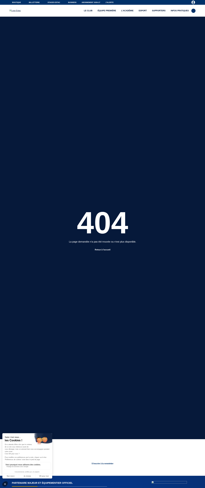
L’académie (127, 11)
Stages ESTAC (54, 2)
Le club (88, 11)
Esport (143, 11)
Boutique (16, 2)
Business (72, 2)
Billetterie (34, 2)
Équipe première (107, 11)
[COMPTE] (193, 2)
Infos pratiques (180, 11)
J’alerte (109, 2)
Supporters (158, 11)
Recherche (193, 11)
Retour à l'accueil (102, 250)
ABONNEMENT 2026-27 (91, 2)
